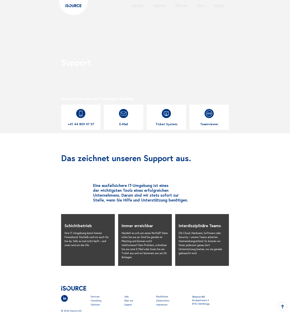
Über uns (181, 6)
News (200, 6)
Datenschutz (162, 300)
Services (138, 6)
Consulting (96, 300)
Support (219, 6)
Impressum (161, 304)
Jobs (126, 296)
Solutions (159, 6)
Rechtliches (162, 296)
